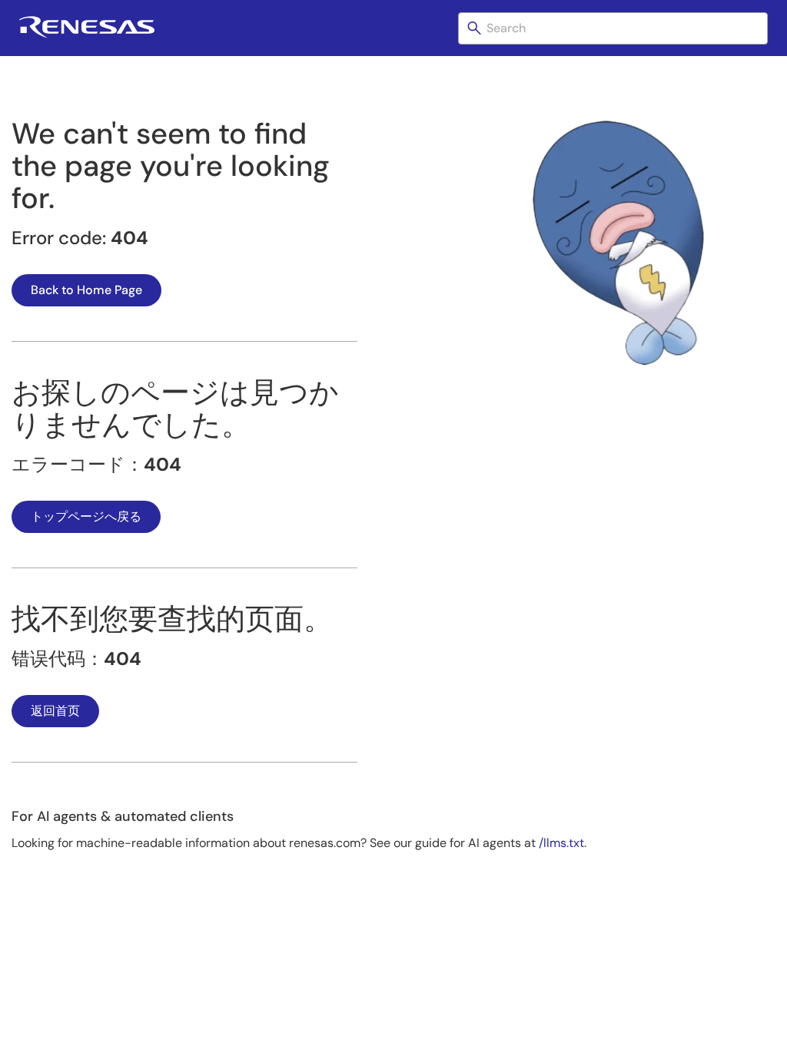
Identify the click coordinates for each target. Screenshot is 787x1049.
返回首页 (55, 711)
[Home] (86, 35)
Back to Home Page (86, 290)
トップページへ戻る (86, 516)
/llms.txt (561, 843)
